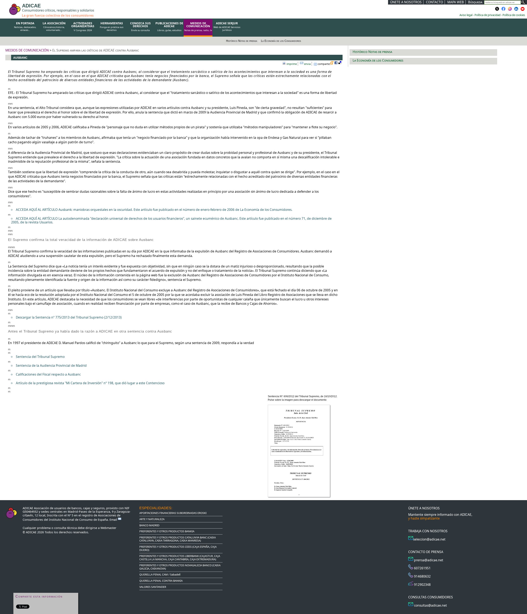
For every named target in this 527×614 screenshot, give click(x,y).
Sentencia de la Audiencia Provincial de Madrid (51, 365)
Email (114, 520)
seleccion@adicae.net (429, 539)
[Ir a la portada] (6, 6)
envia (307, 64)
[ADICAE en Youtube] (522, 10)
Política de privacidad (487, 15)
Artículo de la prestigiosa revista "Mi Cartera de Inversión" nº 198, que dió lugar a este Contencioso (90, 383)
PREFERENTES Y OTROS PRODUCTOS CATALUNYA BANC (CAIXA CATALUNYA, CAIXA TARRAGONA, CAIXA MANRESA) (177, 539)
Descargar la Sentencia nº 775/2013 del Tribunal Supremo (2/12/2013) (69, 317)
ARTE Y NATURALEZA (151, 519)
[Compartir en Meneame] (332, 63)
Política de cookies (514, 15)
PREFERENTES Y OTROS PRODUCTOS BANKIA (166, 531)
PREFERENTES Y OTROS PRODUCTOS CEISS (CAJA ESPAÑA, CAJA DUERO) (178, 548)
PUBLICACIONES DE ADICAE (169, 27)
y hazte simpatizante (424, 518)
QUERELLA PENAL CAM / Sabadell (159, 574)
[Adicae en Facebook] (503, 10)
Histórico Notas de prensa (242, 40)
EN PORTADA (25, 26)
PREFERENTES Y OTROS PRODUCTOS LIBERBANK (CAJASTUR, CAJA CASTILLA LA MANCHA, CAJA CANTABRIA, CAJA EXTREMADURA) (179, 557)
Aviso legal (465, 15)
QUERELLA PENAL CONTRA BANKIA (161, 580)
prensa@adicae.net (428, 560)
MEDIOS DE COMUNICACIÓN (198, 27)
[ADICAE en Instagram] (510, 10)
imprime (292, 64)
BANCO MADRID (149, 525)
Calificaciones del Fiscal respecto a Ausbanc (48, 374)
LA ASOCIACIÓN (54, 26)
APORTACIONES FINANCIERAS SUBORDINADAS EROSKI (172, 513)
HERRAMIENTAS (111, 26)
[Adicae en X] (497, 10)
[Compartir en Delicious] (340, 63)
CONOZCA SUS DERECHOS (140, 27)
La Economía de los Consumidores (281, 40)
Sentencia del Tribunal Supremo (40, 356)
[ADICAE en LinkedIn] (516, 10)
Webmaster (108, 528)
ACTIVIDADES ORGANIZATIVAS (82, 27)
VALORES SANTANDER (152, 587)
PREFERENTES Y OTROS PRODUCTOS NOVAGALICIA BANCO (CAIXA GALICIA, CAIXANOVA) (179, 566)
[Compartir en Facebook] (336, 63)
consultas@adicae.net (430, 605)
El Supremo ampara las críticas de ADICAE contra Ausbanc (95, 50)
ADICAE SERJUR (226, 26)
